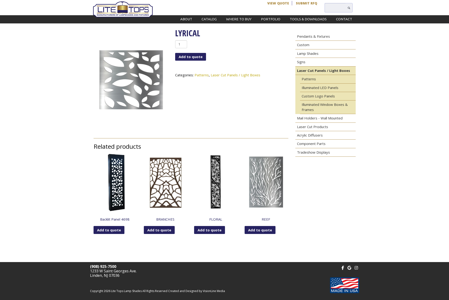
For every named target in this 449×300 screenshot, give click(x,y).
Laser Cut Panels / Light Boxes (235, 75)
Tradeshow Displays (313, 152)
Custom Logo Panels (318, 96)
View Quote (278, 3)
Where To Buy (239, 19)
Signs (301, 61)
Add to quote (191, 56)
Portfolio (270, 19)
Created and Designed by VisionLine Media (196, 291)
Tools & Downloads (308, 19)
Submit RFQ (306, 3)
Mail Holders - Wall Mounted (320, 118)
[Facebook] (343, 267)
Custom (303, 44)
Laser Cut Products (312, 126)
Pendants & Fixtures (313, 36)
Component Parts (311, 143)
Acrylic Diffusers (310, 135)
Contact (344, 19)
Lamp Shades (308, 53)
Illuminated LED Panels (320, 87)
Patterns (202, 75)
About (186, 19)
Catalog (209, 19)
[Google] (349, 267)
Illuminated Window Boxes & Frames (325, 107)
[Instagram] (356, 267)
